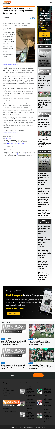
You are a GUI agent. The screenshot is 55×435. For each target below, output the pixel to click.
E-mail (12, 375)
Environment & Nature (8, 390)
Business (5, 388)
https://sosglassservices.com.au (11, 64)
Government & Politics (8, 394)
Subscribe (38, 375)
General (5, 392)
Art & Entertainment (7, 387)
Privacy (15, 427)
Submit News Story (44, 34)
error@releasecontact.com (21, 154)
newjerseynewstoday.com (29, 427)
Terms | (11, 427)
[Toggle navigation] (51, 3)
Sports (4, 397)
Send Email (8, 138)
